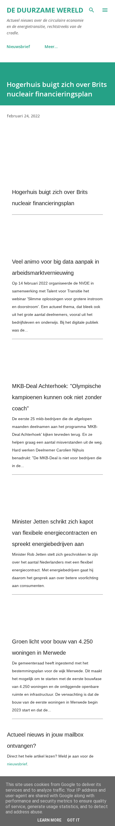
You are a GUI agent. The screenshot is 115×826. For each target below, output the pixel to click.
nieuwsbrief (17, 764)
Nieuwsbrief (18, 46)
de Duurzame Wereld (45, 10)
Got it (73, 820)
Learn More (49, 820)
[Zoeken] (91, 10)
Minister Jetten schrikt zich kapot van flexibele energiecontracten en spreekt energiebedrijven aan (54, 533)
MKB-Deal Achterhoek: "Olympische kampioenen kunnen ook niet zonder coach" (57, 397)
